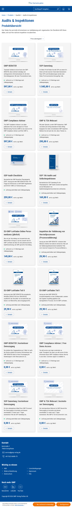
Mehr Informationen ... (19, 505)
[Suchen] (58, 9)
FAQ (30, 474)
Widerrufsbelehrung (10, 471)
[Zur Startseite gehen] (36, 3)
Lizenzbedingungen (35, 468)
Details (9, 92)
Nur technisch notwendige (45, 504)
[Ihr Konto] (63, 9)
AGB (5, 468)
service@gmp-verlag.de (12, 452)
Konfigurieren (64, 504)
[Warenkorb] (69, 9)
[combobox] (47, 9)
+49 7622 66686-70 (11, 456)
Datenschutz (8, 474)
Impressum (32, 471)
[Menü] (2, 9)
